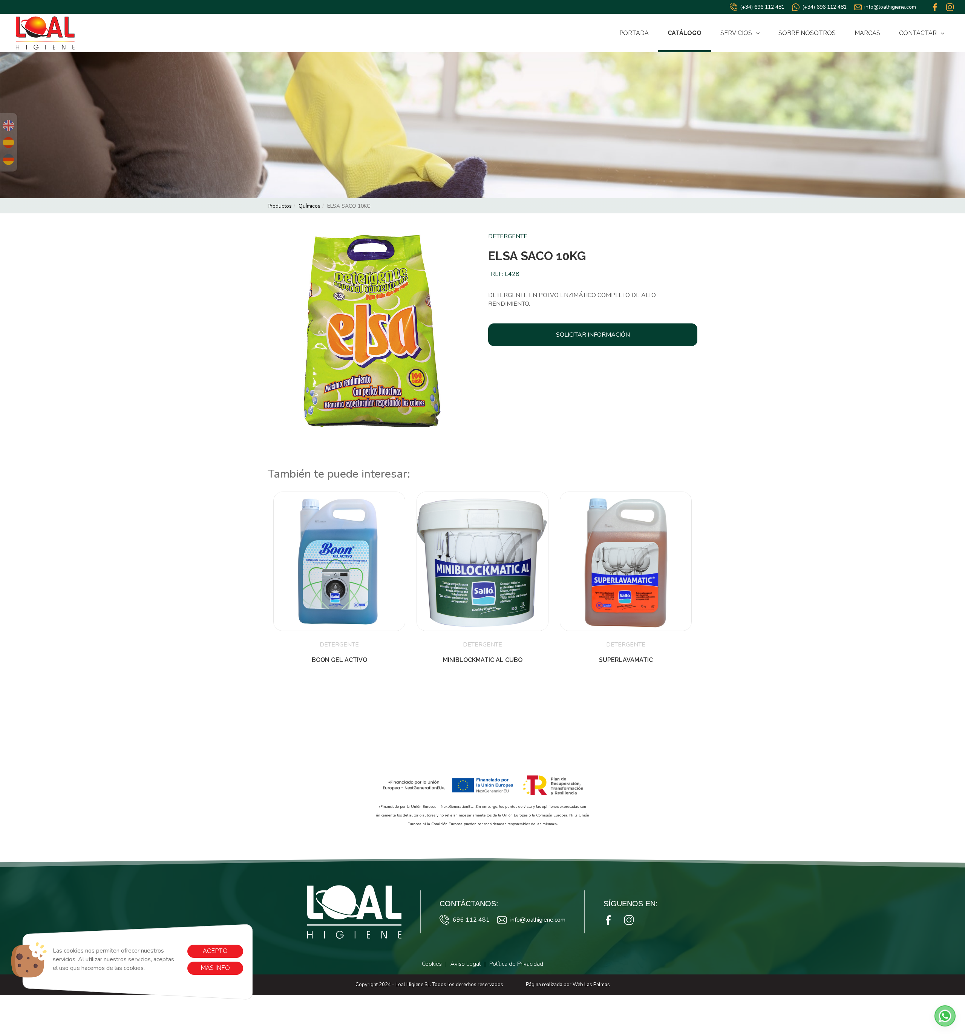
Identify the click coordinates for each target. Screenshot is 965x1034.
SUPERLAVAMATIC (626, 659)
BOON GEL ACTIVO (339, 659)
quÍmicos (309, 206)
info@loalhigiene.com (890, 7)
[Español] (8, 142)
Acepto (215, 950)
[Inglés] (8, 125)
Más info (215, 967)
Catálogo (685, 33)
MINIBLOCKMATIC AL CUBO (482, 659)
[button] (945, 1015)
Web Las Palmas (591, 984)
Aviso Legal (465, 964)
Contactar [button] (918, 33)
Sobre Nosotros (807, 33)
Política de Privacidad (516, 964)
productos (280, 206)
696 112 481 (471, 920)
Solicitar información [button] (593, 335)
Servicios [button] (736, 33)
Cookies (432, 964)
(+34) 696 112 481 (762, 7)
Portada (634, 33)
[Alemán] (8, 159)
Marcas (867, 33)
